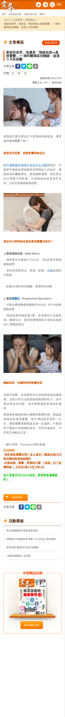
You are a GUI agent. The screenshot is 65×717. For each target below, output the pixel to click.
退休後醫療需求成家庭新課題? (22, 530)
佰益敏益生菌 (15, 14)
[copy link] (35, 66)
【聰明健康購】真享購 (18, 555)
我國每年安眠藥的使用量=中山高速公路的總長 (31, 539)
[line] (29, 66)
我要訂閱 (33, 625)
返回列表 (57, 82)
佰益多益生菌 (30, 14)
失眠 (50, 270)
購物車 (45, 5)
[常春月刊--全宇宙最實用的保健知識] (9, 5)
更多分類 (49, 42)
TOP (60, 702)
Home (7, 20)
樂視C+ (43, 14)
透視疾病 (30, 20)
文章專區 (18, 20)
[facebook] (17, 66)
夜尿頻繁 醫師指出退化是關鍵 (22, 547)
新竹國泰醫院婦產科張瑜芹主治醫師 (26, 165)
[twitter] (23, 66)
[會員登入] (38, 5)
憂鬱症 (16, 298)
